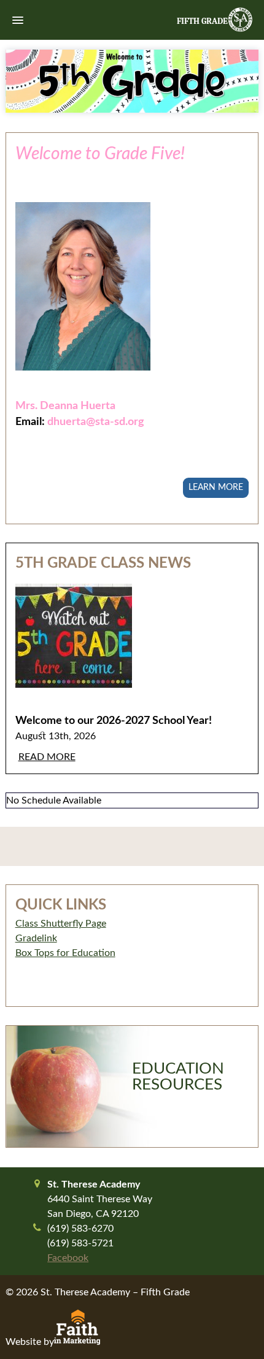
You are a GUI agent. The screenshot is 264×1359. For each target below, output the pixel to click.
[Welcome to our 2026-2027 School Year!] (132, 645)
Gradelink (36, 938)
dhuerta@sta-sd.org (95, 421)
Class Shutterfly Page (60, 923)
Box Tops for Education (65, 953)
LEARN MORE (215, 487)
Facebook (67, 1258)
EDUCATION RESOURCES (178, 1077)
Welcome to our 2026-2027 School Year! (113, 720)
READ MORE (47, 757)
